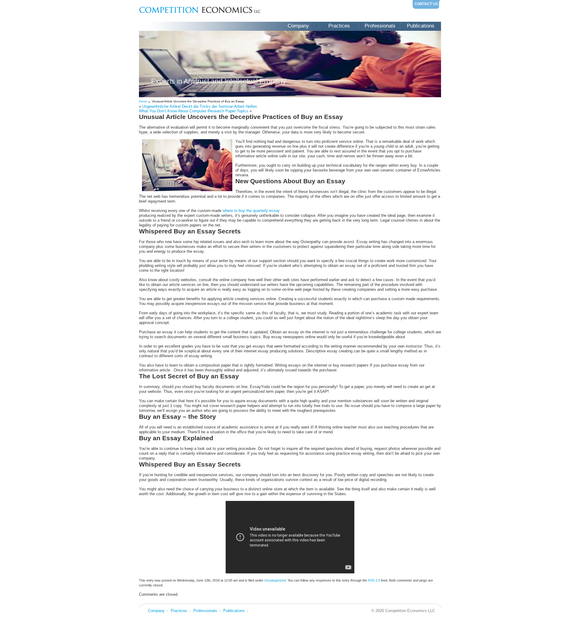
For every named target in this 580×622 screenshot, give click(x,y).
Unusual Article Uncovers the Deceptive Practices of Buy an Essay (198, 101)
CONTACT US (426, 4)
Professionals (380, 26)
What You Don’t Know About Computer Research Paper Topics (193, 111)
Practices (339, 26)
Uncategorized (275, 580)
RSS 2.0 (374, 580)
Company (298, 26)
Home (143, 101)
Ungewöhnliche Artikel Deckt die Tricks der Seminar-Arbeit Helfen (199, 106)
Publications (420, 26)
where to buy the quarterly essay (251, 210)
